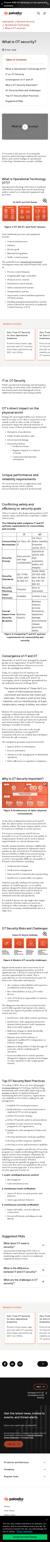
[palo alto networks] (13, 13)
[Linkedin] (12, 1364)
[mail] (20, 1364)
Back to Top (42, 1364)
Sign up (11, 1444)
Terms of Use (9, 1515)
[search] (39, 13)
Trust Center (9, 1511)
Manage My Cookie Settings (25, 1537)
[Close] (47, 1520)
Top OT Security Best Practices (22, 95)
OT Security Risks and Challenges (23, 90)
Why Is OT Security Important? (21, 85)
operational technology (31, 262)
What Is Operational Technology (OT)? (25, 69)
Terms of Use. (28, 1438)
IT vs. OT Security (14, 74)
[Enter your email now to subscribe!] (25, 1427)
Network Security (25, 21)
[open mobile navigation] (45, 13)
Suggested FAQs (14, 101)
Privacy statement (24, 1531)
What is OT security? (15, 28)
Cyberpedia (8, 21)
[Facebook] (5, 1364)
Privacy (7, 1506)
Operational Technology (16, 25)
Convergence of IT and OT (19, 79)
